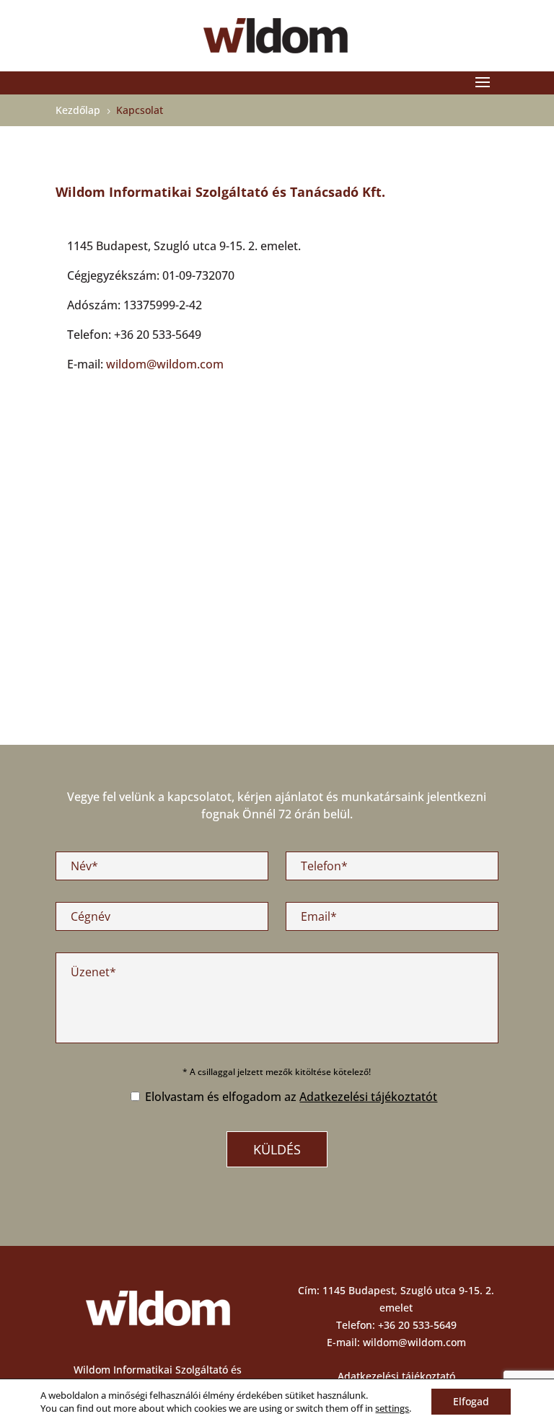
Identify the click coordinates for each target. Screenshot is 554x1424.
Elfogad (471, 1401)
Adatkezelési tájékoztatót (368, 1097)
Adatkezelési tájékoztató (396, 1376)
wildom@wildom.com (165, 364)
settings (392, 1408)
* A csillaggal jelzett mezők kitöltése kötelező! (277, 1072)
